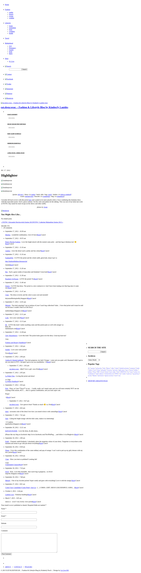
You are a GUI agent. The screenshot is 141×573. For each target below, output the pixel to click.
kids (118, 372)
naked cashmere (100, 373)
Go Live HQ (64, 570)
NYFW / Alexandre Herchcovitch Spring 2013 (17, 222)
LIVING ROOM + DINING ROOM (15, 153)
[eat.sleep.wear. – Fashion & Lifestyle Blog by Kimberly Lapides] (24, 103)
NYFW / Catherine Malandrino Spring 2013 (48, 222)
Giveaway (109, 370)
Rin (6, 272)
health (11, 33)
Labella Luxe (9, 494)
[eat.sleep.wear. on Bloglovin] (5, 211)
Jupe (6, 418)
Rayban (95, 375)
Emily (7, 441)
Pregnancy (12, 48)
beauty (11, 14)
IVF (10, 46)
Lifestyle (8, 23)
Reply (39, 235)
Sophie (7, 350)
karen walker (113, 372)
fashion (90, 370)
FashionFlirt (9, 258)
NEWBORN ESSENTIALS (14, 143)
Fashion (7, 9)
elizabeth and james (124, 368)
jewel (7, 472)
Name (3, 509)
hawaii (131, 370)
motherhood (92, 373)
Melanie (8, 305)
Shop (6, 58)
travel (116, 375)
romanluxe (60, 196)
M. (6, 325)
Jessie (45, 207)
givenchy (115, 370)
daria (6, 411)
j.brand (102, 372)
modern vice (137, 372)
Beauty (108, 368)
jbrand (106, 372)
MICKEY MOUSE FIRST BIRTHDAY (16, 124)
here (30, 200)
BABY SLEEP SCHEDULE (14, 133)
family (137, 368)
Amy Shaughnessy (11, 335)
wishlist (11, 18)
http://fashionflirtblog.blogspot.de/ (16, 261)
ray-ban (90, 375)
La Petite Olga (10, 376)
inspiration (12, 28)
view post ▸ (11, 118)
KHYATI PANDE (11, 431)
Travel (7, 38)
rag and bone (136, 373)
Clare (7, 459)
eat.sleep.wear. (14, 369)
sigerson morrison (109, 375)
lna (128, 372)
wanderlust (46, 196)
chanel (116, 368)
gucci (127, 370)
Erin (6, 388)
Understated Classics (12, 465)
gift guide (103, 370)
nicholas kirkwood (109, 373)
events (11, 16)
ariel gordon (99, 368)
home (11, 26)
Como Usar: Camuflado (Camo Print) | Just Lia (20, 487)
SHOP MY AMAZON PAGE (98, 381)
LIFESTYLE (123, 372)
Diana (7, 450)
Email (3, 516)
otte (120, 373)
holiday (136, 370)
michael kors (29, 196)
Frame (98, 370)
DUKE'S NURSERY (12, 114)
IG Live (11, 61)
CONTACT (18, 567)
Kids (10, 52)
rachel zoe (129, 373)
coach (50, 194)
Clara (7, 295)
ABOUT (8, 567)
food (10, 29)
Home (7, 4)
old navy (20, 194)
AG (89, 368)
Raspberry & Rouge (11, 279)
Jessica (7, 286)
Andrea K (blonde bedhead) (14, 360)
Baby (11, 53)
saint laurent (101, 375)
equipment (132, 368)
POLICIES (28, 567)
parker (33, 194)
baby (104, 368)
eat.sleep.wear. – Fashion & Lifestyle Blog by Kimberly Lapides (34, 107)
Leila (7, 318)
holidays (90, 372)
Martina (7, 235)
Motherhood (9, 43)
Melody (7, 480)
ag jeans (93, 368)
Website (3, 523)
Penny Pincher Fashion (12, 242)
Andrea (7, 251)
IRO (98, 372)
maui (131, 372)
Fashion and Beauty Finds (13, 342)
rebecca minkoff (65, 194)
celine (112, 368)
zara (119, 375)
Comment (4, 531)
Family (11, 50)
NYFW (116, 373)
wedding (12, 31)
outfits (11, 12)
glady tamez (122, 370)
